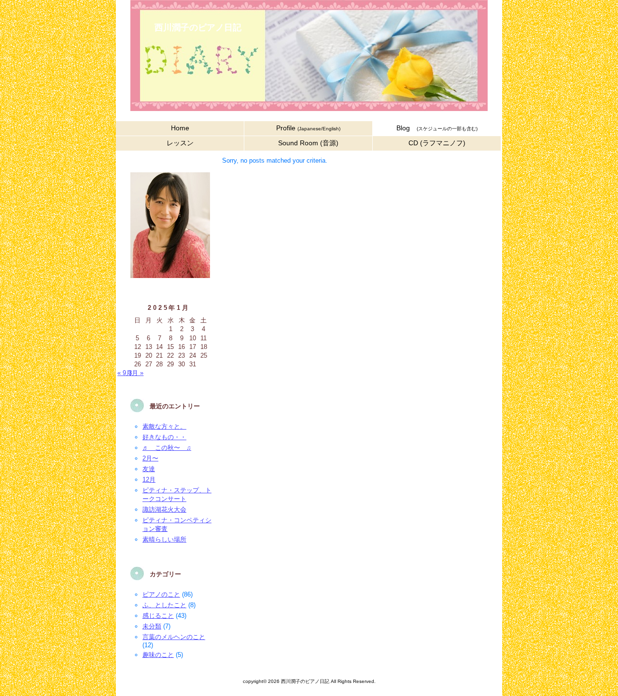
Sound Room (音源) (308, 143)
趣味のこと (158, 654)
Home (180, 128)
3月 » (135, 372)
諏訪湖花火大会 (164, 509)
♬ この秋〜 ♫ (166, 447)
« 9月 (124, 372)
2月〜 (150, 458)
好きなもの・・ (164, 437)
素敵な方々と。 (164, 426)
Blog (437, 128)
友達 (148, 469)
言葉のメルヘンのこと (173, 636)
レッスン (180, 143)
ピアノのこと (161, 594)
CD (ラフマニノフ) (436, 143)
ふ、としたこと (164, 605)
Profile (308, 128)
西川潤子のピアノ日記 (197, 27)
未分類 (151, 626)
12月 (148, 479)
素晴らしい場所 (164, 539)
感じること (158, 615)
